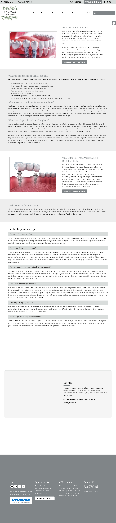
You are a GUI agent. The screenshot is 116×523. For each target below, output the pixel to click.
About (42, 13)
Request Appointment (44, 498)
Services (64, 13)
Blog (82, 13)
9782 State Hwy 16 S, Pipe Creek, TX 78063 (17, 2)
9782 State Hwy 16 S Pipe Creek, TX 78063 (91, 486)
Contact (89, 13)
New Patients (53, 13)
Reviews (74, 13)
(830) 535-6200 (77, 2)
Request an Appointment (104, 13)
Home (35, 13)
